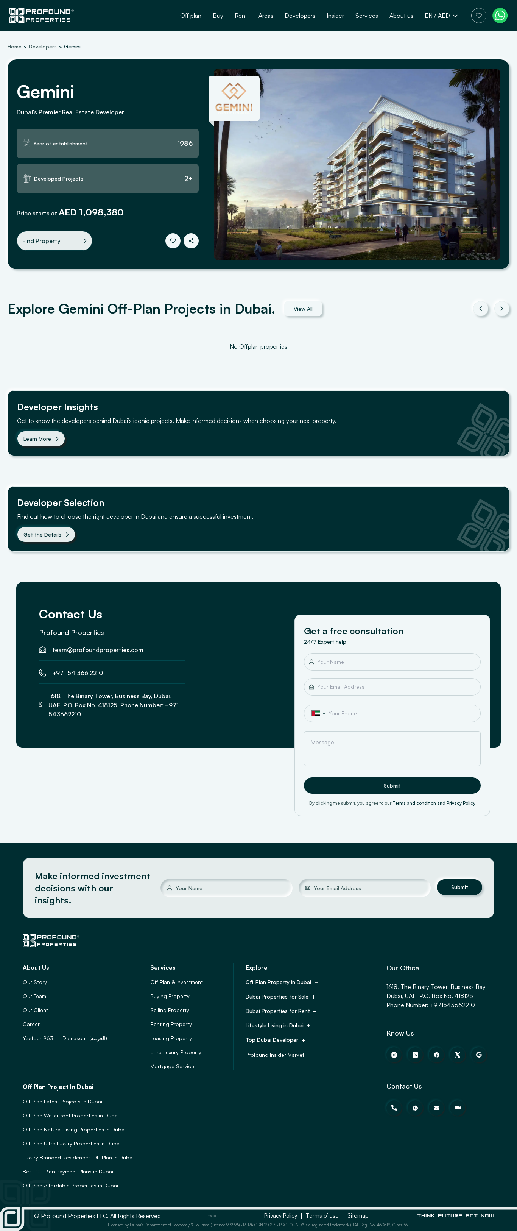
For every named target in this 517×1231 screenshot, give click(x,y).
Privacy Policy (461, 803)
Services (366, 15)
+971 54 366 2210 (77, 673)
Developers (300, 15)
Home (15, 46)
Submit (392, 785)
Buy (218, 15)
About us (401, 15)
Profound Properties (71, 632)
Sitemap (358, 1216)
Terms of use (322, 1216)
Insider (335, 15)
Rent (241, 15)
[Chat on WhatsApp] (500, 15)
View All (303, 309)
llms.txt (210, 1216)
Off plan (190, 15)
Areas (265, 15)
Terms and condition (414, 803)
